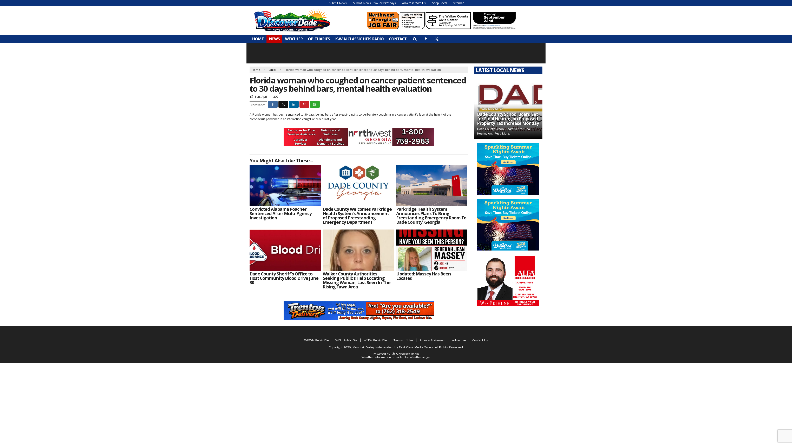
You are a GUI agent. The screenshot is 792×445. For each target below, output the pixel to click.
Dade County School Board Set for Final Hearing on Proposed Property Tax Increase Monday (508, 118)
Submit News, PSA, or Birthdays (374, 3)
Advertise (459, 340)
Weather (294, 39)
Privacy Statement (433, 340)
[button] (414, 39)
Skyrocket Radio (407, 354)
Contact (398, 39)
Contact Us (480, 340)
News (274, 39)
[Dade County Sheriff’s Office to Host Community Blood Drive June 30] (285, 250)
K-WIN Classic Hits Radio (359, 39)
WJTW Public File (375, 340)
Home (258, 39)
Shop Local (439, 3)
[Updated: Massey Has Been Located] (431, 250)
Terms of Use (403, 340)
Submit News (338, 3)
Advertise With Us (414, 3)
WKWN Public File (316, 340)
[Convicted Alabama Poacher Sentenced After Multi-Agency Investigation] (285, 185)
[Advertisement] (441, 20)
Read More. (502, 133)
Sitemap (458, 3)
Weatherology (420, 357)
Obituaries (319, 39)
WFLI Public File (346, 340)
